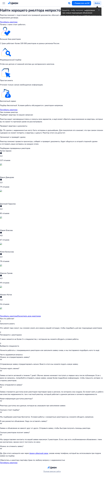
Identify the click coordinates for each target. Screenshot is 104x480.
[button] (98, 10)
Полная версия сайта (52, 471)
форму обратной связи (38, 453)
